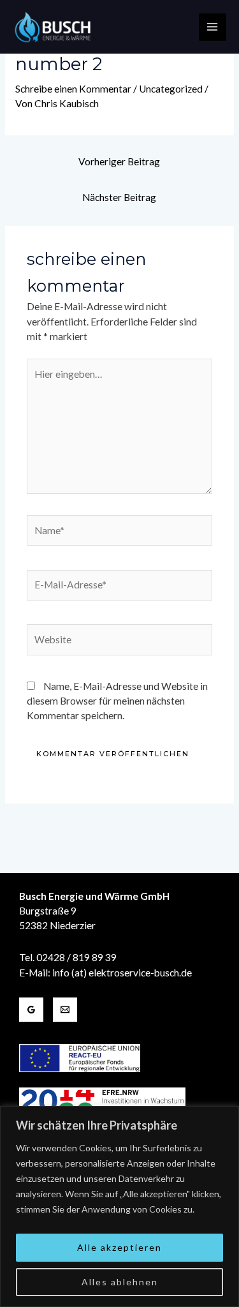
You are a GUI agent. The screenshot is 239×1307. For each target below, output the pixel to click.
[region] (119, 1206)
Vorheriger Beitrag (119, 161)
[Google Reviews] (31, 1009)
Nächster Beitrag (119, 197)
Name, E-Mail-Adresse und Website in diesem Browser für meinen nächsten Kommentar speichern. (117, 701)
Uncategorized (171, 88)
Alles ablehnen (120, 1281)
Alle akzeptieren (119, 1247)
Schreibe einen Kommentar (73, 88)
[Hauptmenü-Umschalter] (212, 27)
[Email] (65, 1009)
